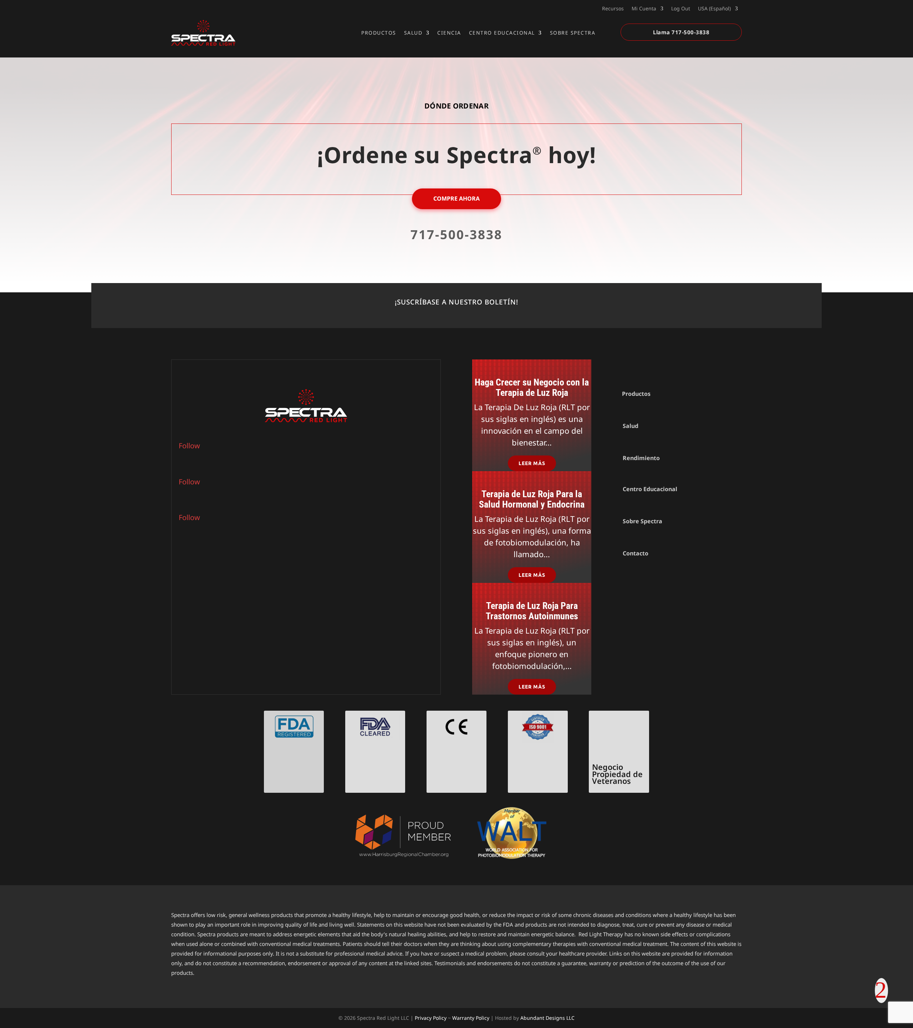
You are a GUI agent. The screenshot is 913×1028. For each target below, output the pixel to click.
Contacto (635, 553)
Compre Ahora (456, 198)
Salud (413, 32)
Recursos (613, 9)
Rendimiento (641, 458)
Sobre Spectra (573, 32)
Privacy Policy (431, 1017)
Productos (378, 32)
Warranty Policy (470, 1017)
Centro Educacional (502, 32)
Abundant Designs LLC (547, 1017)
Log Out (680, 9)
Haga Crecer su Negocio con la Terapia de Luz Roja (532, 387)
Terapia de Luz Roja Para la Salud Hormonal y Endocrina (532, 499)
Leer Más (532, 463)
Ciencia (449, 32)
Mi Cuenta (644, 9)
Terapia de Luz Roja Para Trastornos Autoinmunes (532, 610)
